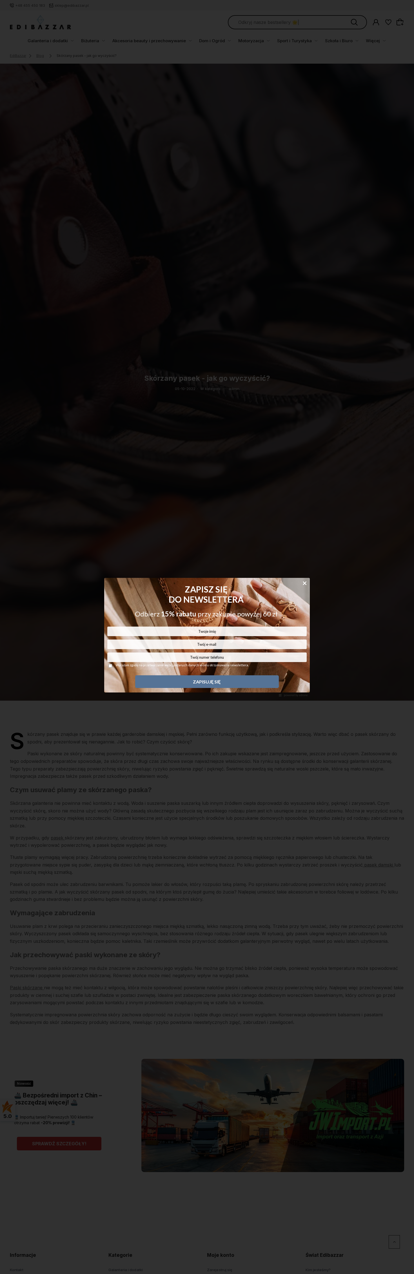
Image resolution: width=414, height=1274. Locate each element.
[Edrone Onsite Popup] (207, 637)
